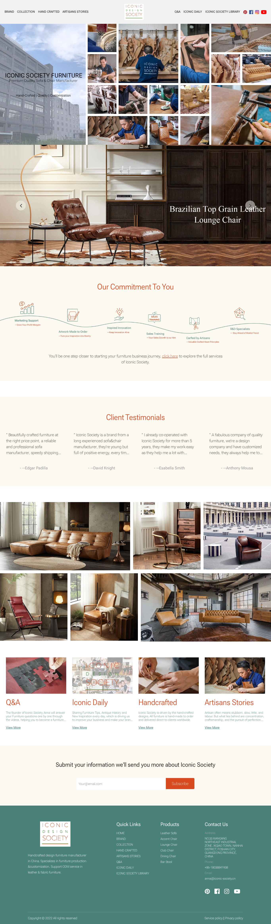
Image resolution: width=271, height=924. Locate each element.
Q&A (177, 11)
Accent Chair (168, 839)
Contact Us (216, 824)
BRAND (9, 11)
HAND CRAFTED (49, 11)
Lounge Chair (168, 844)
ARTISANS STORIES (75, 11)
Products (169, 824)
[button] (250, 205)
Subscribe (180, 783)
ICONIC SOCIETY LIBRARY (222, 11)
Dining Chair (168, 856)
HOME (120, 833)
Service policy (214, 918)
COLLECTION (26, 11)
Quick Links (128, 824)
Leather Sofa (168, 833)
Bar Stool (166, 862)
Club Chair (167, 850)
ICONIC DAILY (193, 11)
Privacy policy (234, 918)
